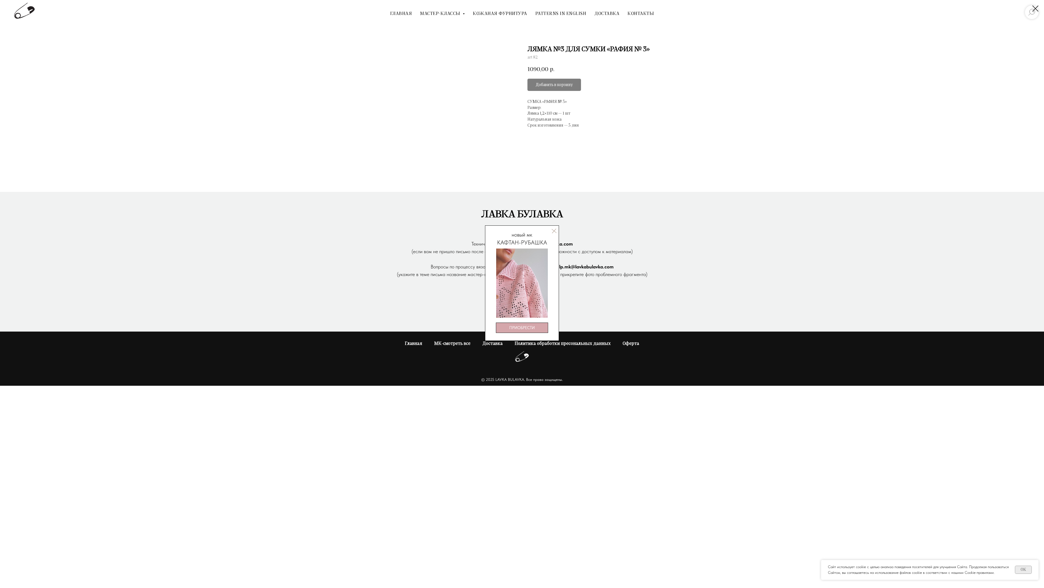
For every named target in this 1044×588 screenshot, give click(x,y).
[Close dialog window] (1035, 8)
